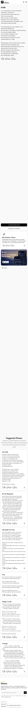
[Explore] (25, 692)
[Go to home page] (5, 2)
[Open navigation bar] (25, 2)
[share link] (24, 245)
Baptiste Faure (8, 697)
